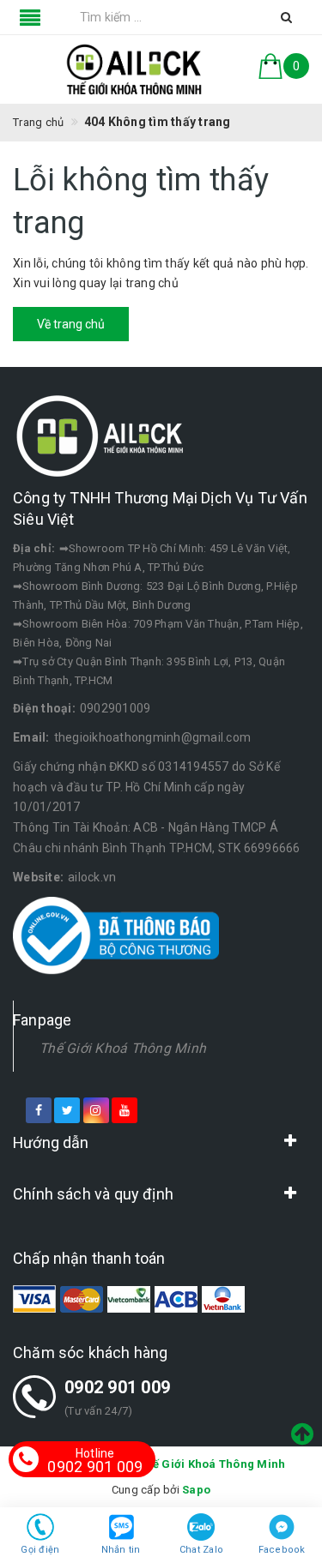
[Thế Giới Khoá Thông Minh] (134, 69)
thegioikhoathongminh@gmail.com (153, 737)
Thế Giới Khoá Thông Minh (122, 1048)
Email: (31, 737)
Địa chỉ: (34, 548)
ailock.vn (92, 877)
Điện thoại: (44, 708)
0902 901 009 (117, 1387)
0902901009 (115, 708)
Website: (38, 877)
